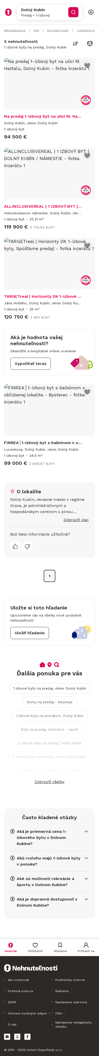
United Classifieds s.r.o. (44, 1050)
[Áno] (15, 546)
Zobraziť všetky (49, 781)
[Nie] (27, 546)
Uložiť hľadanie (30, 632)
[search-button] (73, 12)
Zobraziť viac (76, 519)
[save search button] (90, 44)
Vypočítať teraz (30, 363)
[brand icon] (8, 12)
